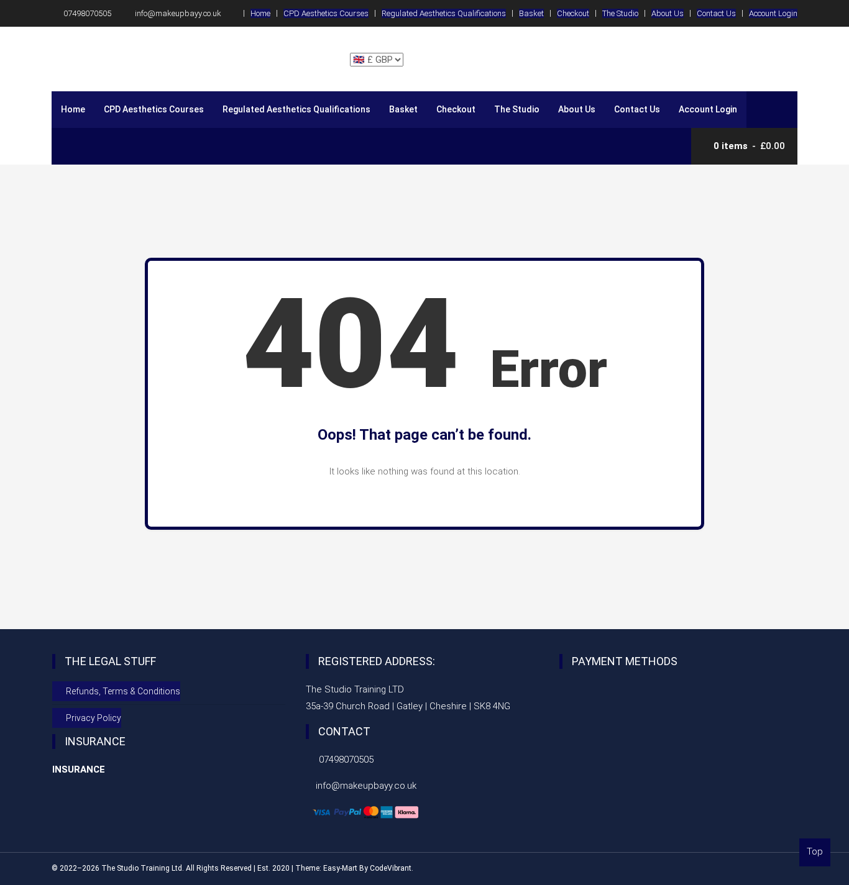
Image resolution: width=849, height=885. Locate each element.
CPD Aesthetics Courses (326, 13)
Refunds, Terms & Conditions (123, 691)
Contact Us (716, 13)
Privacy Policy (93, 718)
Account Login (773, 13)
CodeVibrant (390, 868)
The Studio (620, 13)
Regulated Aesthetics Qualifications (444, 13)
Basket (531, 13)
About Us (667, 13)
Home (260, 13)
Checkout (573, 13)
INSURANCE (78, 769)
